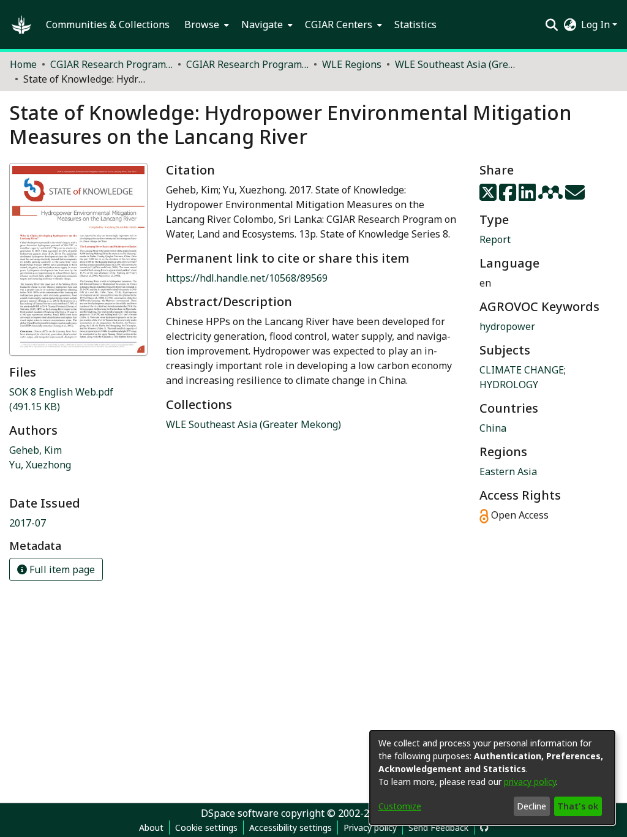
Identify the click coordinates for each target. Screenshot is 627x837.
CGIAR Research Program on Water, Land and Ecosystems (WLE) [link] (247, 64)
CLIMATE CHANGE (521, 370)
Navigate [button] (262, 24)
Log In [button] (596, 24)
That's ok (577, 806)
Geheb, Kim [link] (35, 450)
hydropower (507, 326)
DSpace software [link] (240, 813)
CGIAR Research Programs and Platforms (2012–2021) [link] (111, 64)
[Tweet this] (489, 196)
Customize (399, 806)
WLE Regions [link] (351, 64)
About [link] (151, 827)
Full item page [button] (61, 569)
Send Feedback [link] (438, 827)
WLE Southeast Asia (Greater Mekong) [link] (456, 64)
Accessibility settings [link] (290, 827)
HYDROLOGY (508, 384)
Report (495, 239)
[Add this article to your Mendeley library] (551, 196)
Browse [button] (201, 24)
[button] (21, 24)
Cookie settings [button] (206, 827)
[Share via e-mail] (575, 196)
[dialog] (492, 777)
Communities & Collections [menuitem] (108, 24)
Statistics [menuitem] (415, 24)
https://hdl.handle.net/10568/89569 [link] (247, 278)
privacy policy (530, 781)
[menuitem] (205, 24)
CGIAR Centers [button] (338, 24)
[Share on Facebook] (509, 196)
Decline (531, 806)
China (492, 428)
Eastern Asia (508, 471)
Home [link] (23, 64)
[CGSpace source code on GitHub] (484, 827)
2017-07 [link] (27, 523)
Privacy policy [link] (370, 827)
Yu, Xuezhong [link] (40, 464)
